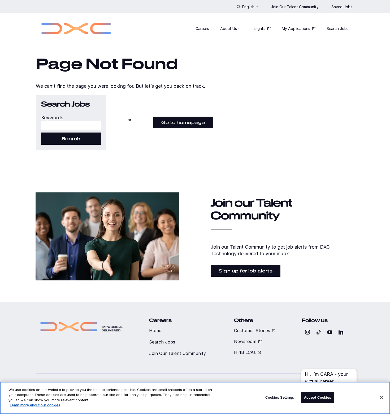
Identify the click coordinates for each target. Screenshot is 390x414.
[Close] (381, 397)
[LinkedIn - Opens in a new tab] (341, 332)
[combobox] (71, 125)
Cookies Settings (279, 397)
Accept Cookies (317, 397)
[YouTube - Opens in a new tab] (330, 332)
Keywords (52, 117)
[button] (247, 6)
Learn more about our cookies (35, 405)
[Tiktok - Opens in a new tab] (319, 332)
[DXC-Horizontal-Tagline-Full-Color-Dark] (82, 320)
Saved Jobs (342, 7)
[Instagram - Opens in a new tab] (307, 332)
